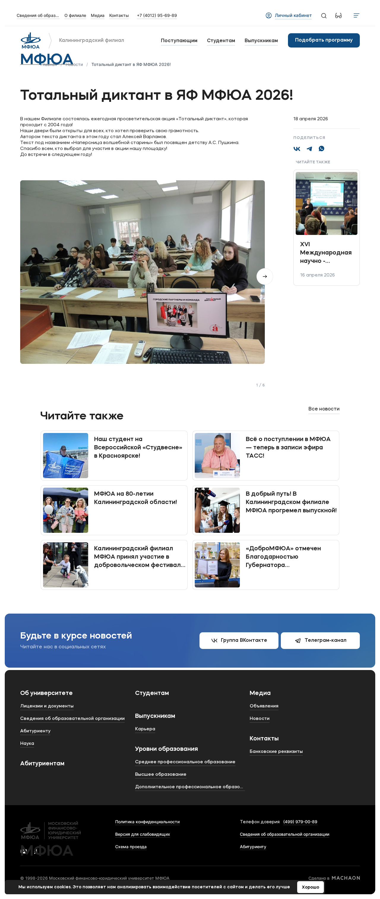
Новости (74, 64)
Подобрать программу (324, 40)
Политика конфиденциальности (147, 821)
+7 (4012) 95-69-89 (157, 15)
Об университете (46, 693)
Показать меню (356, 15)
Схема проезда (131, 846)
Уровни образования (166, 749)
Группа (244, 640)
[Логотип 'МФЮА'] (31, 40)
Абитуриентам (42, 764)
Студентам (221, 41)
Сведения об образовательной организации (284, 834)
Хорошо (310, 887)
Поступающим (179, 41)
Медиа (260, 693)
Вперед (264, 276)
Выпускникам (261, 41)
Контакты (264, 739)
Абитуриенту (253, 846)
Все (324, 409)
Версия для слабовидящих (142, 834)
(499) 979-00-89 (300, 821)
